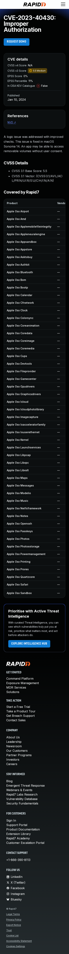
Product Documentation (23, 829)
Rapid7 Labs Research (22, 794)
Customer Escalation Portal (25, 843)
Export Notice (13, 925)
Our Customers (17, 750)
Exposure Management (22, 683)
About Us (13, 737)
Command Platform (19, 678)
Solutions (12, 692)
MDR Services (16, 687)
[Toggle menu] (63, 4)
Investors (12, 759)
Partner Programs (19, 755)
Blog (9, 781)
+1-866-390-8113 (18, 860)
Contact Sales (16, 720)
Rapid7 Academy (18, 838)
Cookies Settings (15, 946)
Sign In (11, 820)
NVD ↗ (12, 122)
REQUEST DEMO (16, 41)
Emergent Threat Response (25, 785)
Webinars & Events (19, 790)
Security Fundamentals (22, 803)
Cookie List (12, 935)
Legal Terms (13, 914)
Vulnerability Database (22, 799)
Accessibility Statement (19, 941)
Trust (9, 930)
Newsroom (14, 746)
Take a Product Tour (21, 711)
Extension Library (18, 834)
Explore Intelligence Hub (29, 643)
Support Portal (16, 825)
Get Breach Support (20, 716)
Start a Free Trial (18, 707)
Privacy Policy (13, 919)
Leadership (14, 742)
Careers (11, 764)
